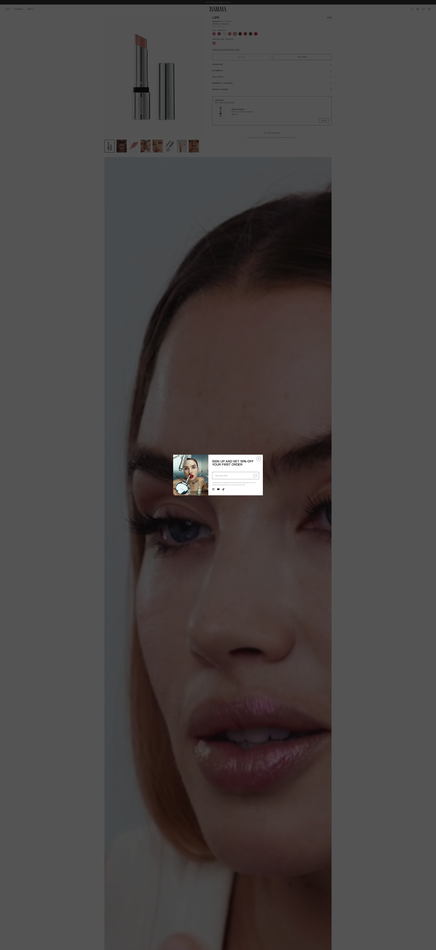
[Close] (258, 458)
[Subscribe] (255, 475)
